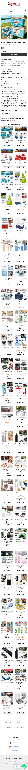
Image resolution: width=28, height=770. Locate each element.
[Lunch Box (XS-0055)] (7, 316)
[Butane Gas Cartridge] (7, 388)
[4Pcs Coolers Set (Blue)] (7, 132)
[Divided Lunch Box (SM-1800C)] (21, 364)
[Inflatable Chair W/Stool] (7, 604)
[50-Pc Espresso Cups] (7, 485)
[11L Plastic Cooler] (21, 223)
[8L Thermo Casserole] (7, 294)
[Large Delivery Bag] (21, 294)
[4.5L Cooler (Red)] (7, 223)
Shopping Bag (19, 727)
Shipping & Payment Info (8, 763)
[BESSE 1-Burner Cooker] (21, 512)
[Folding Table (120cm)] (7, 512)
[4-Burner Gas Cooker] (21, 698)
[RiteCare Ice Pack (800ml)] (7, 271)
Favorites (8, 727)
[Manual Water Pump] (21, 340)
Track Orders (19, 722)
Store (2, 44)
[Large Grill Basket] (21, 462)
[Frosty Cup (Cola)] (7, 580)
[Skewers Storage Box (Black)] (7, 245)
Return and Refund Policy (21, 763)
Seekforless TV (10, 761)
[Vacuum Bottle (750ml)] (21, 653)
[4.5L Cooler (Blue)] (21, 199)
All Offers (8, 44)
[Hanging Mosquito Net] (21, 557)
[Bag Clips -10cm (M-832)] (7, 436)
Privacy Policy (18, 761)
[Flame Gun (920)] (7, 412)
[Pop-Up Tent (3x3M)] (21, 388)
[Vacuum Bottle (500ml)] (21, 436)
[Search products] (26, 10)
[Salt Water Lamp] (7, 557)
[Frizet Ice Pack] (21, 245)
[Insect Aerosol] (7, 627)
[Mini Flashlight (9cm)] (7, 364)
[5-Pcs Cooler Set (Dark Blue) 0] (14, 27)
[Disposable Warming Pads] (7, 462)
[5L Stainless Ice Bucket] (7, 340)
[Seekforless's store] (14, 4)
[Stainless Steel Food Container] (21, 675)
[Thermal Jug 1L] (21, 132)
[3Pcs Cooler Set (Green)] (21, 177)
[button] (6, 113)
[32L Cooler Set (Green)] (7, 199)
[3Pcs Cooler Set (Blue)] (7, 177)
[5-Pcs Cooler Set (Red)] (21, 155)
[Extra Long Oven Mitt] (7, 653)
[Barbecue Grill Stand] (21, 412)
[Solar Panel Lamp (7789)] (7, 534)
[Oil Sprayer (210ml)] (21, 580)
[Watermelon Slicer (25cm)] (21, 604)
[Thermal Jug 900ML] (7, 155)
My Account (8, 722)
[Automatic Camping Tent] (21, 534)
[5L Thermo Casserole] (21, 271)
